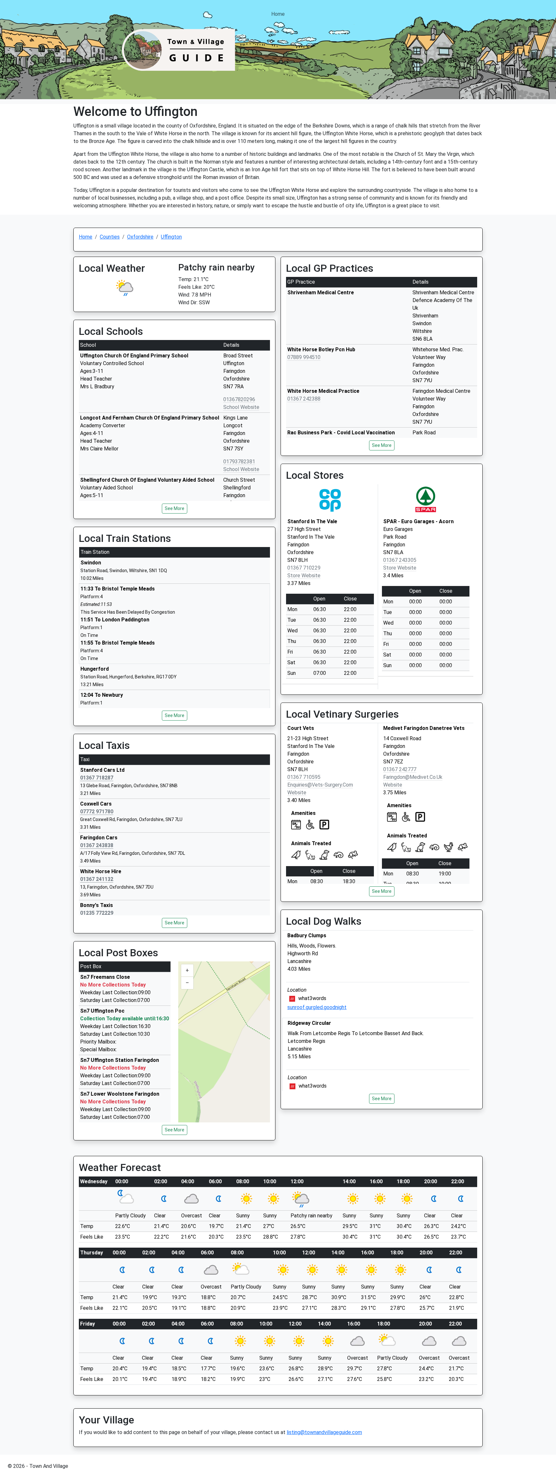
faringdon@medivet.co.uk (412, 777)
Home (278, 14)
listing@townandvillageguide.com (324, 1432)
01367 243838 (96, 845)
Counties (110, 237)
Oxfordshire (140, 237)
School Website (241, 407)
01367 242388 (303, 399)
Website (296, 792)
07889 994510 (303, 357)
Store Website (303, 575)
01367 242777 (399, 769)
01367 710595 (303, 777)
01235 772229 (96, 913)
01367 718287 (96, 778)
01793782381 (239, 461)
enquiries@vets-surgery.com (320, 785)
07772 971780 (96, 811)
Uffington (171, 237)
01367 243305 (399, 560)
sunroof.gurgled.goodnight (317, 1007)
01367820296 (239, 399)
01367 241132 (96, 879)
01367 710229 (303, 568)
